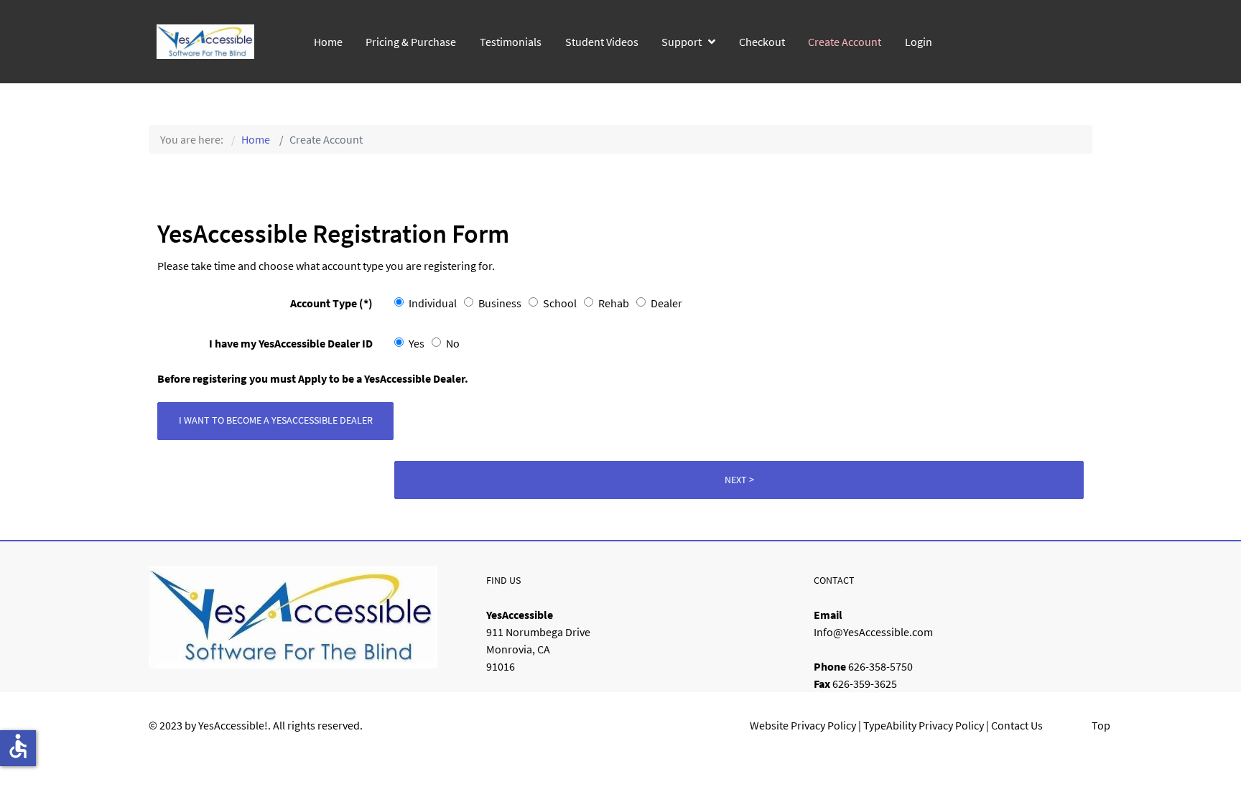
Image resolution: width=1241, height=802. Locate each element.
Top (1101, 725)
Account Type (331, 303)
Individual (433, 303)
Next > (739, 479)
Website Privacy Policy (803, 725)
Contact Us (1017, 725)
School (560, 303)
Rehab (613, 303)
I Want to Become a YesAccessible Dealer (276, 420)
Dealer (666, 303)
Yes (416, 343)
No (453, 343)
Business (499, 303)
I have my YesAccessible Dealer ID (291, 343)
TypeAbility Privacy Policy (923, 725)
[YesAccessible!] (205, 39)
